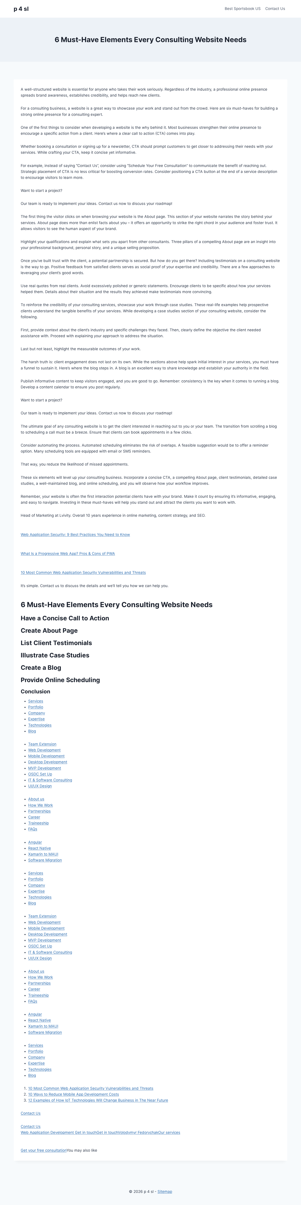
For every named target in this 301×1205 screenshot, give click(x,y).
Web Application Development (48, 1132)
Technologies (40, 725)
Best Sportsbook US (243, 8)
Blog (32, 731)
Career (34, 817)
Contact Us (275, 8)
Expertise (36, 719)
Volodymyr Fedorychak (138, 1132)
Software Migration (45, 860)
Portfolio (35, 707)
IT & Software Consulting (50, 780)
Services (35, 701)
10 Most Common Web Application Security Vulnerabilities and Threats (83, 572)
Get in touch (86, 1132)
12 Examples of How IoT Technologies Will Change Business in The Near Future (98, 1100)
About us (36, 799)
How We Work (40, 805)
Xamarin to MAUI (43, 854)
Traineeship (38, 823)
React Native (39, 848)
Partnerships (39, 811)
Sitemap (165, 1191)
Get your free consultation (44, 1150)
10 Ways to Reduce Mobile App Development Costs (73, 1094)
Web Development (44, 750)
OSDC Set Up (40, 774)
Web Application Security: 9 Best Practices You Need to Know (75, 534)
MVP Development (44, 768)
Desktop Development (47, 762)
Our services (169, 1132)
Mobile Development (46, 756)
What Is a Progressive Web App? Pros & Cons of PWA (68, 553)
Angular (35, 842)
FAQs (32, 829)
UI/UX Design (40, 786)
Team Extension (42, 744)
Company (36, 713)
